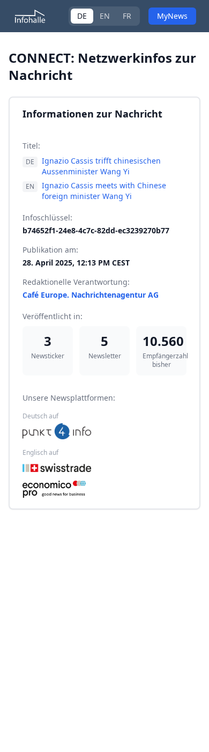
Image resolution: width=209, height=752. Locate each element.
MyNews (172, 16)
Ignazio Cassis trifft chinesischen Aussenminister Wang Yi (101, 166)
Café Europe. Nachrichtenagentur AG (91, 295)
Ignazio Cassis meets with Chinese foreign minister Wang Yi (104, 190)
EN (105, 16)
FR (127, 16)
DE (82, 16)
